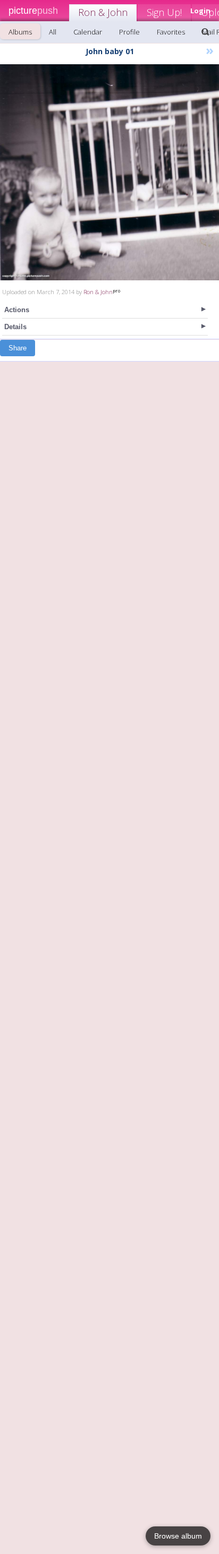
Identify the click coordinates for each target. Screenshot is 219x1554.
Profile (129, 32)
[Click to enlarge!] (109, 172)
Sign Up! (164, 12)
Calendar (87, 32)
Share (18, 348)
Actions (16, 310)
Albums (20, 32)
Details (15, 327)
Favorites (171, 32)
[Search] (205, 31)
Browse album (178, 1536)
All (52, 32)
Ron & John (103, 12)
